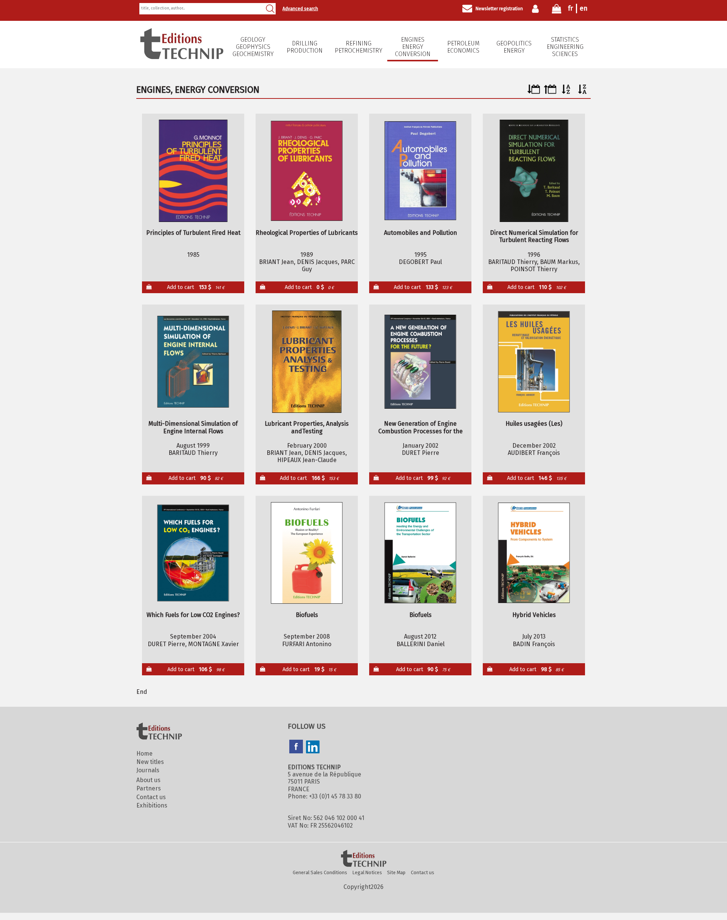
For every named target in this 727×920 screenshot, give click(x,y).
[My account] (537, 8)
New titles (150, 761)
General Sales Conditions (320, 872)
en (584, 8)
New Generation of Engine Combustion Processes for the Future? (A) (420, 427)
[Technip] (181, 57)
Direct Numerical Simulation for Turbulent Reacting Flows (534, 236)
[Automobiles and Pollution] (420, 171)
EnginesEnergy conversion (413, 47)
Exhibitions (151, 805)
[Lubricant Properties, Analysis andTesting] (307, 362)
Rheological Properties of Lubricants (307, 232)
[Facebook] (296, 747)
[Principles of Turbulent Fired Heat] (193, 171)
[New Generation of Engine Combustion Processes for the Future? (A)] (420, 362)
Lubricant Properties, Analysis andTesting (307, 427)
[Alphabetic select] (566, 91)
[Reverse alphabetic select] (582, 91)
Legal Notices (367, 872)
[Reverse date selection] (550, 91)
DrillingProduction (305, 47)
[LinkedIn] (313, 747)
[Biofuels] (307, 553)
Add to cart (196, 287)
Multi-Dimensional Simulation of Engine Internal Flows (193, 427)
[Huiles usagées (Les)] (534, 362)
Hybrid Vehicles (534, 615)
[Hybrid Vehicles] (534, 553)
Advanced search (300, 8)
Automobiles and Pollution (420, 232)
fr (570, 8)
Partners (148, 788)
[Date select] (534, 91)
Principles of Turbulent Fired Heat (193, 232)
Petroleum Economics (463, 47)
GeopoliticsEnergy (514, 47)
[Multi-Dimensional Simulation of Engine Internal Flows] (193, 362)
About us (148, 780)
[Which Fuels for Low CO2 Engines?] (193, 553)
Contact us (151, 797)
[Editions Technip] (363, 859)
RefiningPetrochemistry (358, 47)
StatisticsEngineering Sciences (565, 47)
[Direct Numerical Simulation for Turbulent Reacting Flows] (534, 171)
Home (144, 753)
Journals (147, 770)
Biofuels (307, 615)
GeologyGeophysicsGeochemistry (253, 47)
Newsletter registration (499, 8)
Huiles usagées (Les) (533, 423)
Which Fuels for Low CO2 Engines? (193, 615)
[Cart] (556, 10)
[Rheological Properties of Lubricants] (307, 171)
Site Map (396, 872)
